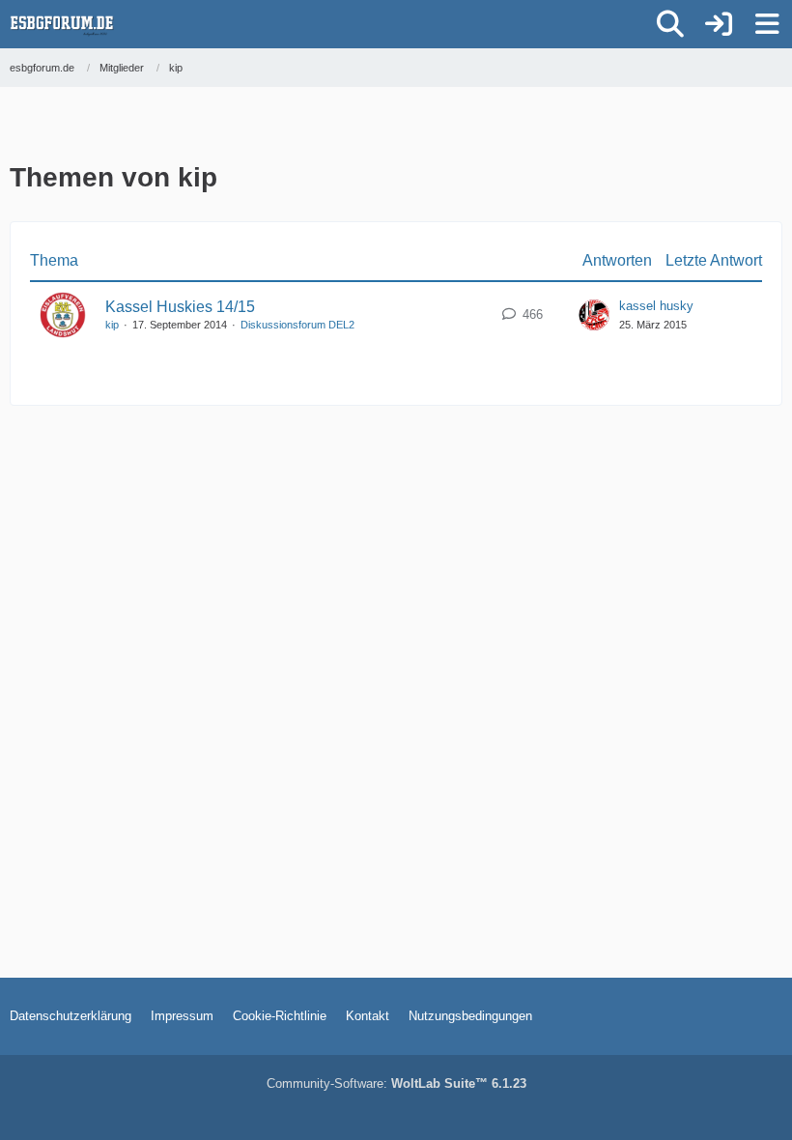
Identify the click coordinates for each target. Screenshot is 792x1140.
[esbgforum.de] (62, 24)
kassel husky (656, 306)
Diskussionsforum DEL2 (297, 324)
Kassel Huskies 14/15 (180, 307)
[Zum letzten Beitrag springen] (594, 314)
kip (112, 324)
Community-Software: (396, 1083)
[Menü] (767, 24)
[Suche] (670, 24)
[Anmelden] (718, 24)
